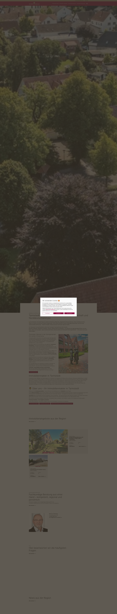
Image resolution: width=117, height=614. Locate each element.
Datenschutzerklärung (50, 309)
